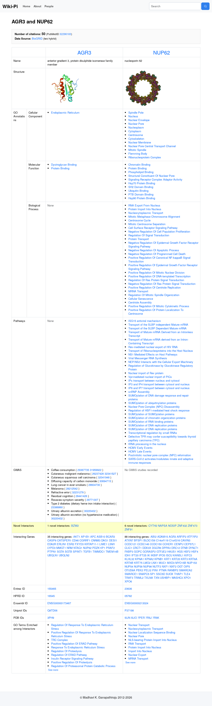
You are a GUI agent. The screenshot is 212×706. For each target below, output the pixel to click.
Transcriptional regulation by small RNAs (152, 433)
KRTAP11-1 (91, 544)
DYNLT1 (193, 548)
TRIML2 (138, 578)
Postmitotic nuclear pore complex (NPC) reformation (159, 455)
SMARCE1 (131, 574)
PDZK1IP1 (98, 548)
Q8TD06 (52, 610)
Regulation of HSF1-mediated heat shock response (158, 410)
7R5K (156, 618)
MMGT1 (61, 548)
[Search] (205, 6)
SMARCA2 (185, 570)
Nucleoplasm (136, 127)
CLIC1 (128, 548)
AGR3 (84, 52)
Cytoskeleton (136, 139)
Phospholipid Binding (140, 172)
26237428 (98, 474)
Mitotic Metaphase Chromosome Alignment (154, 216)
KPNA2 (149, 559)
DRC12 (175, 548)
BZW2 (75, 526)
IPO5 (162, 555)
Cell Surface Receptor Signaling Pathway (153, 228)
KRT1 (167, 559)
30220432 (90, 511)
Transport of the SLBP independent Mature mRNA (158, 324)
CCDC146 (143, 544)
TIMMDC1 (99, 551)
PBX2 (139, 570)
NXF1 (165, 566)
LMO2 (147, 563)
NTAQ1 (77, 548)
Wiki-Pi (10, 6)
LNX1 (154, 563)
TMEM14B (112, 551)
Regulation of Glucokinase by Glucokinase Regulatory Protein (160, 367)
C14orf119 (162, 540)
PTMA (163, 570)
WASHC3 (177, 578)
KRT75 (138, 563)
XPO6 (128, 581)
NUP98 (147, 566)
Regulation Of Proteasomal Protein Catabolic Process (83, 666)
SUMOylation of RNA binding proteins (150, 421)
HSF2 (187, 551)
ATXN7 (129, 540)
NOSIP (172, 526)
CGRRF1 (85, 540)
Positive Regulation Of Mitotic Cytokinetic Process (158, 306)
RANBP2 (172, 570)
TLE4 (187, 574)
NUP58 (138, 566)
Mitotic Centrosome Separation (146, 224)
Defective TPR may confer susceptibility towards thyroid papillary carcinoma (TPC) (162, 438)
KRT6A (193, 559)
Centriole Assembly (140, 302)
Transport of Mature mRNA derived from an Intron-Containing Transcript (158, 341)
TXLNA (148, 578)
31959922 (95, 470)
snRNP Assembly (139, 392)
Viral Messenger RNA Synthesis (147, 358)
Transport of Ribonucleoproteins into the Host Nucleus (160, 351)
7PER (141, 618)
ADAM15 (162, 537)
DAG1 (104, 540)
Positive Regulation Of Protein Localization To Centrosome (155, 311)
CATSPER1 (64, 540)
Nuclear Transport (138, 625)
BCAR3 (110, 537)
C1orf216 (174, 540)
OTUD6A (130, 570)
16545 (51, 596)
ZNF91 (129, 529)
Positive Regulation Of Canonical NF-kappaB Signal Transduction (159, 259)
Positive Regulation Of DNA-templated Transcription (159, 276)
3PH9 (50, 618)
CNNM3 (95, 540)
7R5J (149, 618)
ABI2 (154, 537)
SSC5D (160, 574)
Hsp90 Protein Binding (141, 198)
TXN (156, 578)
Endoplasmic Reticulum (65, 112)
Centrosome (135, 135)
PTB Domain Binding (140, 194)
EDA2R (51, 544)
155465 (51, 589)
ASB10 (101, 537)
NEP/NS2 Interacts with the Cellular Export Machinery (160, 362)
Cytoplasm (134, 131)
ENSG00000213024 (136, 603)
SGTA (60, 551)
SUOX (169, 574)
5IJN (127, 618)
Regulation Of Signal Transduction (148, 235)
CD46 (75, 540)
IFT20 (135, 555)
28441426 (81, 496)
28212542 (72, 488)
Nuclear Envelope (138, 120)
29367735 (83, 470)
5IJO (134, 618)
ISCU (169, 555)
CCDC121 (130, 544)
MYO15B (180, 563)
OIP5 (187, 566)
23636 (128, 589)
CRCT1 (137, 548)
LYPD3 (51, 548)
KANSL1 (178, 555)
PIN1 (155, 570)
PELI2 (147, 570)
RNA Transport (137, 643)
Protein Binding (60, 168)
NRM (70, 548)
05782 (128, 596)
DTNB (184, 548)
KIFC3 (188, 555)
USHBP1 (165, 578)
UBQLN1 (52, 555)
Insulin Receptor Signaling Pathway (72, 658)
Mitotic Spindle (137, 150)
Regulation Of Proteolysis (66, 651)
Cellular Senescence (140, 299)
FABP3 (129, 551)
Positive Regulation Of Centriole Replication (154, 287)
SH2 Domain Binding (140, 187)
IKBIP (154, 555)
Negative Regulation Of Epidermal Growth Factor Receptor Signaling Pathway (163, 244)
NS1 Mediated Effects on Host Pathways (152, 354)
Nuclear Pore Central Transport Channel (152, 146)
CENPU (178, 544)
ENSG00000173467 (59, 603)
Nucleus (133, 116)
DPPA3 (166, 548)
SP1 (152, 574)
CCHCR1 (168, 544)
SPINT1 (77, 551)
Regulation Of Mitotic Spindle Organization (153, 295)
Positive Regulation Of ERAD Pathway (74, 643)
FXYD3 (79, 544)
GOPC (138, 551)
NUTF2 (157, 566)
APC (93, 537)
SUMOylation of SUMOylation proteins (151, 414)
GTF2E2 (161, 551)
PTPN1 (51, 551)
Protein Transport (138, 239)
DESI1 (113, 540)
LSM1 (111, 544)
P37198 (129, 610)
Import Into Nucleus (140, 651)
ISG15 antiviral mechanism (144, 321)
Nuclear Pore (136, 124)
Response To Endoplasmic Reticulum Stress (78, 647)
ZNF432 (182, 526)
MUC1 (162, 563)
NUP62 (161, 52)
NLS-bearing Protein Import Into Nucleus (152, 640)
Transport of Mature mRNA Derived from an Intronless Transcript (160, 334)
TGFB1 (87, 551)
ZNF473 (192, 526)
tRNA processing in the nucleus (147, 444)
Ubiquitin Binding (138, 191)
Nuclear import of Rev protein (145, 373)
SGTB (68, 551)
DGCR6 (156, 548)
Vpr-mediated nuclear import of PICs (150, 377)
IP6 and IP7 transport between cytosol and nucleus (159, 388)
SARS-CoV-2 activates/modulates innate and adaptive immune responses (160, 461)
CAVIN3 (185, 540)
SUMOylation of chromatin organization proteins (157, 418)
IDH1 (128, 555)
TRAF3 (129, 578)
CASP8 (51, 540)
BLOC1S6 (149, 540)
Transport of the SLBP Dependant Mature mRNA (157, 328)
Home (26, 6)
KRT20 (176, 559)
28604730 (94, 485)
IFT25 (142, 555)
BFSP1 (138, 540)
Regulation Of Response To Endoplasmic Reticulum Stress (82, 627)
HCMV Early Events (140, 448)
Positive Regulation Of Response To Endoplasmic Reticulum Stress (81, 634)
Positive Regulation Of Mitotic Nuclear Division (156, 272)
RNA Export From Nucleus (144, 205)
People (49, 6)
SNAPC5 (144, 574)
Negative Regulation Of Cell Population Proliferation (159, 231)
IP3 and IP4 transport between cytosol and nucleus (159, 384)
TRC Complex (59, 640)
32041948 (104, 477)
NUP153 (192, 563)
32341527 (110, 474)
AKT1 (76, 537)
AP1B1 (85, 537)
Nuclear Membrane (139, 142)
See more (53, 669)
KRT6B (129, 563)
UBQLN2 (64, 555)
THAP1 (178, 574)
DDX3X (146, 548)
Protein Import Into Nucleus (144, 209)
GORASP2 (149, 551)
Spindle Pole (135, 112)
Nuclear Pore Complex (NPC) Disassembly (154, 407)
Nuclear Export (137, 655)
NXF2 (173, 566)
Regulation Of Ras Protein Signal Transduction (156, 280)
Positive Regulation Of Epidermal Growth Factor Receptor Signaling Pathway (163, 267)
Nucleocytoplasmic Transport (145, 213)
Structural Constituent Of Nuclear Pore (151, 176)
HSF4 (194, 551)
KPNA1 (139, 559)
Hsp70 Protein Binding (141, 183)
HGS (180, 551)
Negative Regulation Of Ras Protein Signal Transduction (161, 284)
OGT (180, 566)
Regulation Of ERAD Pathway (69, 655)
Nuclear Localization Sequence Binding (151, 632)
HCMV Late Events (140, 451)
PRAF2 (110, 548)
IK (148, 555)
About (37, 6)
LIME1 (103, 544)
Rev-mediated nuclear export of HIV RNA (153, 347)
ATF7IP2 (192, 537)
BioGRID (37, 38)
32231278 (78, 492)
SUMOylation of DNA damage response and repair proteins (158, 397)
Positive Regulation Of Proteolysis (71, 662)
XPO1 (187, 578)
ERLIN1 (61, 544)
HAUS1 (171, 551)
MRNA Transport (138, 291)
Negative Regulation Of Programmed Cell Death (157, 254)
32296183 (65, 34)
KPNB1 (158, 559)
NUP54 (129, 566)
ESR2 (70, 544)
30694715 (105, 481)
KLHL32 (129, 559)
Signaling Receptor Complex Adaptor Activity (155, 179)
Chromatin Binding (139, 164)
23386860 (57, 507)
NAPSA (162, 526)
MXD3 (171, 563)
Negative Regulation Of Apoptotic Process (153, 250)
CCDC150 (156, 544)
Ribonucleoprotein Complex (144, 157)
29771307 (92, 500)
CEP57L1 (190, 544)
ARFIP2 (181, 537)
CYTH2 (152, 526)
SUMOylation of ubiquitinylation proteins (152, 403)
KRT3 (184, 559)
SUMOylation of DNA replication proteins (152, 425)
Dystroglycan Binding (64, 164)
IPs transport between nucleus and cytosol (153, 380)
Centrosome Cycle (139, 220)
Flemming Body (137, 153)
